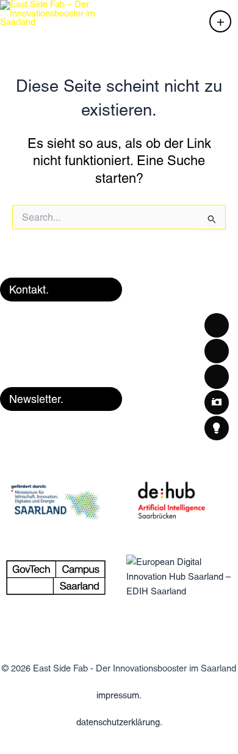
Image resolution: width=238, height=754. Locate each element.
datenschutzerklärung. (119, 722)
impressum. (119, 695)
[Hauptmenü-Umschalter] (220, 21)
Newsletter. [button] (36, 399)
